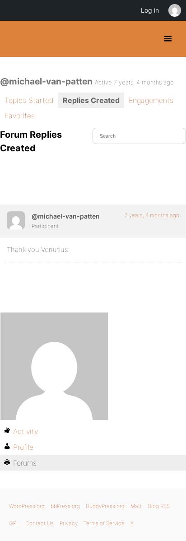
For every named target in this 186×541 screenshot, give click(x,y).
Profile (23, 447)
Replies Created (91, 100)
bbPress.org (65, 506)
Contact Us (39, 523)
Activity (25, 431)
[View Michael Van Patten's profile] (16, 220)
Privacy (69, 523)
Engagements (151, 100)
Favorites (20, 115)
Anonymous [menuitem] (174, 10)
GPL (14, 523)
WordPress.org (27, 506)
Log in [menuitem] (150, 10)
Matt (136, 506)
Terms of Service (104, 523)
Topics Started (29, 100)
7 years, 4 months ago (152, 215)
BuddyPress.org (14, 39)
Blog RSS (159, 506)
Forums (25, 462)
